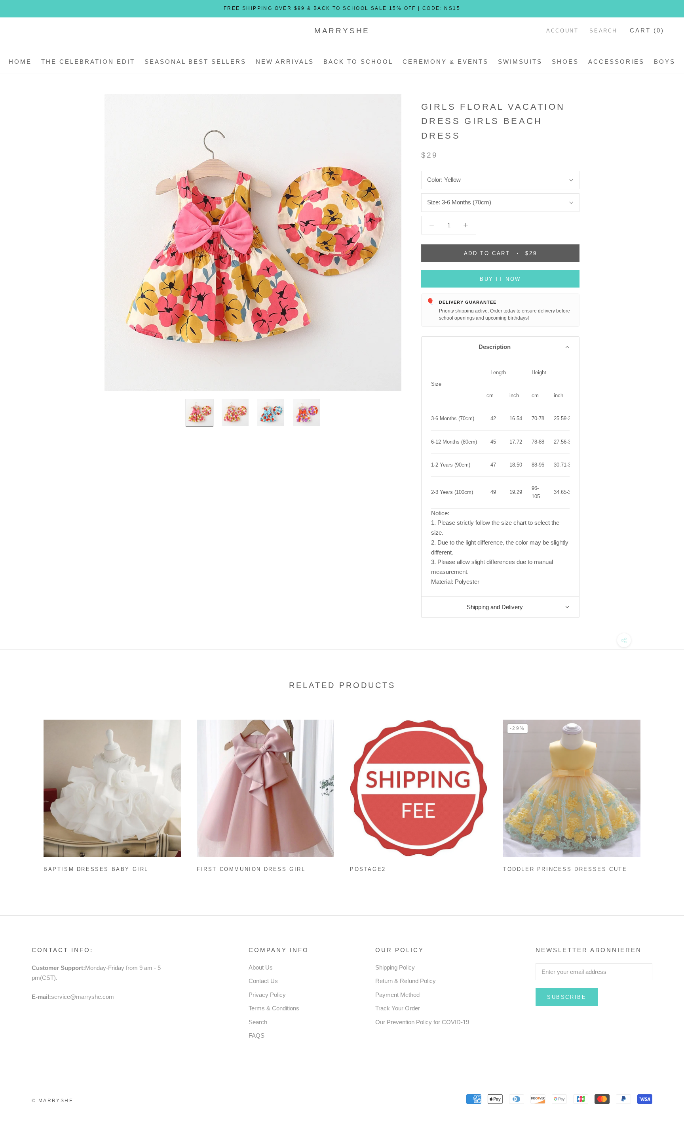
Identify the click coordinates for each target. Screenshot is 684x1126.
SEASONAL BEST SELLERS (195, 61)
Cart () (647, 30)
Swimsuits (520, 61)
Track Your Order (397, 1008)
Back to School (358, 61)
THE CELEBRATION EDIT (88, 61)
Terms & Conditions (274, 1008)
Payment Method (397, 994)
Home (20, 61)
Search (603, 31)
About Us (261, 967)
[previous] (25, 793)
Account (562, 31)
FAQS (256, 1035)
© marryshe (52, 1100)
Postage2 (368, 869)
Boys (664, 61)
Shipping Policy (395, 967)
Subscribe (566, 997)
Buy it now (500, 279)
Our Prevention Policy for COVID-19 (422, 1022)
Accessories (616, 61)
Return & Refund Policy (405, 980)
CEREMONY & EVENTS (445, 61)
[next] (659, 793)
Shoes (565, 61)
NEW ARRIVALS (285, 61)
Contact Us (263, 980)
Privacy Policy (267, 994)
